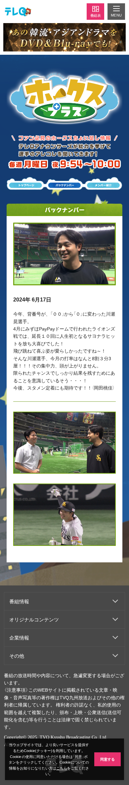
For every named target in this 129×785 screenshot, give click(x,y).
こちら (61, 768)
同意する (107, 759)
